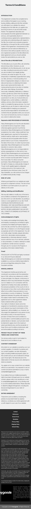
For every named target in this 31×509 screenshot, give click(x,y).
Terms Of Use (15, 416)
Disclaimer (15, 419)
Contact (15, 411)
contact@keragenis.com (8, 372)
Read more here (8, 482)
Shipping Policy (15, 424)
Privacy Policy (15, 421)
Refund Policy (15, 426)
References (15, 414)
